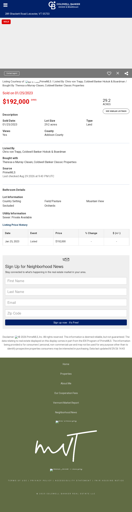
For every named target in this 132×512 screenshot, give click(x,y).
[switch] (109, 73)
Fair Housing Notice (109, 480)
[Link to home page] (66, 5)
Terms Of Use (17, 480)
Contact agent (11, 73)
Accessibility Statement (73, 480)
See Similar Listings (116, 111)
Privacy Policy (41, 480)
